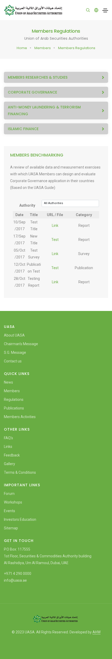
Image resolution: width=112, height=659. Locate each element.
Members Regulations (76, 47)
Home (22, 47)
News (8, 382)
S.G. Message (15, 352)
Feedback (12, 455)
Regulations (13, 399)
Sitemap (11, 528)
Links (8, 446)
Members (42, 47)
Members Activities (20, 417)
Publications (14, 408)
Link (55, 225)
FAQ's (8, 438)
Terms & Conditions (20, 472)
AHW (96, 632)
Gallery (9, 464)
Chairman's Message (21, 344)
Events (9, 511)
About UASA (14, 335)
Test (55, 240)
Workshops (13, 502)
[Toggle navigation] (105, 10)
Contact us (13, 361)
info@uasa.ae (15, 580)
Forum (9, 494)
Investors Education (20, 519)
